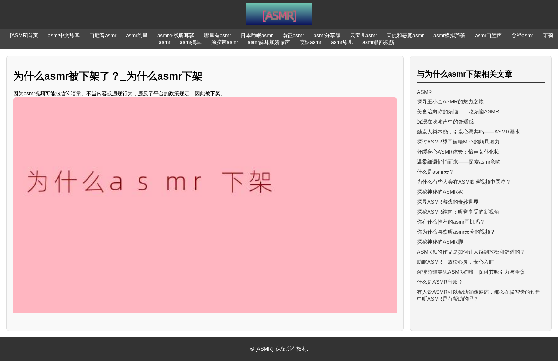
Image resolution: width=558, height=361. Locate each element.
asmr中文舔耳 (64, 35)
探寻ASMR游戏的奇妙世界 (448, 202)
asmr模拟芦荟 (449, 35)
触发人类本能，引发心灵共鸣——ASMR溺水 (468, 131)
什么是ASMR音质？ (440, 282)
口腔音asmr (102, 35)
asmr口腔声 (488, 35)
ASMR (424, 92)
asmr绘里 (137, 35)
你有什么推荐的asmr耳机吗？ (451, 222)
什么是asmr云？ (435, 172)
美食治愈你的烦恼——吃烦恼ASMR (458, 111)
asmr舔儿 (342, 42)
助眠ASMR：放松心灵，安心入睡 (455, 262)
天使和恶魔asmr (405, 35)
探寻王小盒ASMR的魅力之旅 (450, 101)
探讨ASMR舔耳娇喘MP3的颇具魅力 (458, 141)
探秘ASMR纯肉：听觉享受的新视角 (458, 212)
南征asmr (293, 35)
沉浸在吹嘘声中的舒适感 (445, 121)
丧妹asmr (310, 42)
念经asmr (522, 35)
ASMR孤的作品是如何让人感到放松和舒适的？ (471, 252)
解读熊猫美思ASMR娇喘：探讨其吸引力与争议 (471, 272)
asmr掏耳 (191, 42)
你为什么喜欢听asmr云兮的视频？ (456, 232)
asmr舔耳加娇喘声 (269, 42)
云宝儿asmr (363, 35)
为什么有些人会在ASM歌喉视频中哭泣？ (464, 182)
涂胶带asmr (224, 42)
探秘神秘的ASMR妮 (440, 192)
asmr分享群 (327, 35)
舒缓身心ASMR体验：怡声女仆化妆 (458, 151)
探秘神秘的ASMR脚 (440, 242)
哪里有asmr (217, 35)
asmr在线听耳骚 (175, 35)
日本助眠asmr (257, 35)
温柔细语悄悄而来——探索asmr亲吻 (459, 162)
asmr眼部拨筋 (378, 42)
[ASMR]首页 (24, 35)
